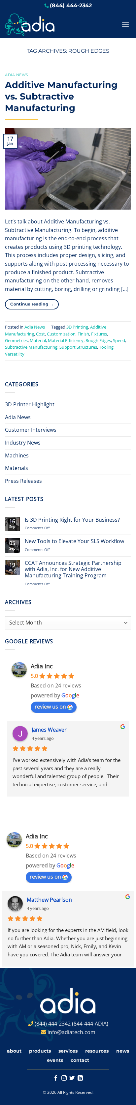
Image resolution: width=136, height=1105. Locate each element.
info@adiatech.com (71, 1032)
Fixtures (99, 334)
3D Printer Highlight (29, 404)
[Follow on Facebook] (55, 1078)
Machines (17, 455)
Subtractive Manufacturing (31, 347)
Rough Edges (98, 340)
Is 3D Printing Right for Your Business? (72, 520)
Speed (119, 340)
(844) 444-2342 (71, 5)
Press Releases (23, 480)
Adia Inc (42, 666)
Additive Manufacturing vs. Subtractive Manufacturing (61, 96)
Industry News (23, 442)
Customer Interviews (30, 429)
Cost (40, 334)
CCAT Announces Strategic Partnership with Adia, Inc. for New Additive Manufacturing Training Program (73, 569)
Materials (16, 468)
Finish (83, 334)
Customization (61, 334)
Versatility (14, 354)
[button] (125, 24)
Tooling (106, 347)
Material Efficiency (66, 340)
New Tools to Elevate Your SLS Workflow (74, 541)
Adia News (16, 75)
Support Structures (78, 347)
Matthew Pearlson (49, 899)
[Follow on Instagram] (64, 1078)
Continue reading (31, 304)
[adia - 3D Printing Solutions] (50, 25)
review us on (50, 706)
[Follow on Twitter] (72, 1078)
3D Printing (77, 327)
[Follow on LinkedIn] (80, 1078)
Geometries (16, 340)
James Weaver (49, 729)
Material (38, 340)
